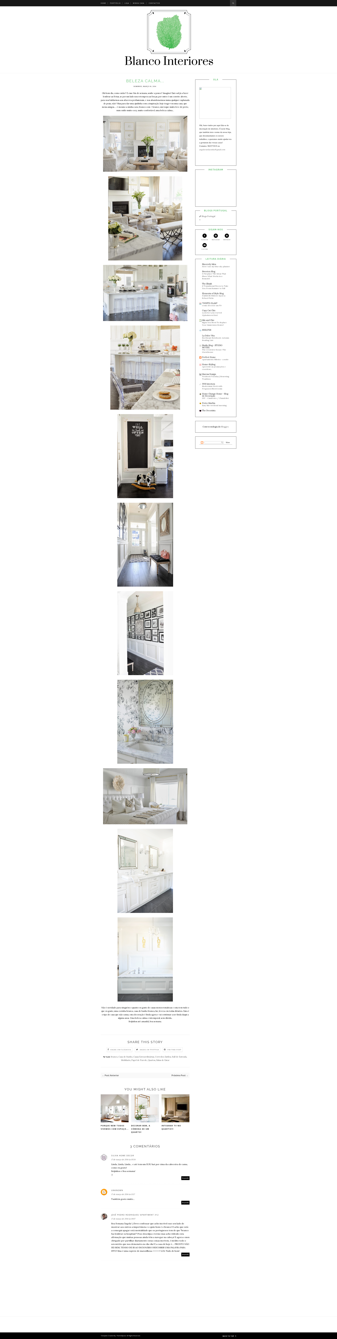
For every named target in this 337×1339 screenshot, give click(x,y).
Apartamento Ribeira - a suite (215, 359)
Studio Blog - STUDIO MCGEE (212, 346)
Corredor (159, 1057)
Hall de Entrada (179, 1057)
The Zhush (207, 283)
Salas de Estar (162, 1060)
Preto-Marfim (208, 403)
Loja (127, 3)
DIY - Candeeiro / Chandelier (215, 398)
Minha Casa (138, 3)
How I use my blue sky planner (216, 266)
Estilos (168, 1057)
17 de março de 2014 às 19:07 (123, 1219)
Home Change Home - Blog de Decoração (215, 395)
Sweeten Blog (208, 271)
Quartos (151, 1060)
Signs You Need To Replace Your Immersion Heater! (214, 323)
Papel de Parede (139, 1060)
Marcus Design (209, 374)
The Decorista (208, 410)
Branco (114, 1057)
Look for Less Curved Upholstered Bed (212, 314)
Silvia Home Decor (122, 1155)
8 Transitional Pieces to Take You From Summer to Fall (215, 287)
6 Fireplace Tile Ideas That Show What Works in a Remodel (214, 276)
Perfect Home (209, 357)
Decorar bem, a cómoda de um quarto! (140, 1128)
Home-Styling (208, 364)
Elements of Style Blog (213, 293)
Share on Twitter (149, 1050)
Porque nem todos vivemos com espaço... (115, 1127)
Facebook (204, 240)
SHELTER (206, 330)
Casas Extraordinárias (143, 1057)
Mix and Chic (208, 320)
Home (103, 3)
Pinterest (227, 240)
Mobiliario (125, 1060)
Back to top (229, 1336)
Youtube (204, 249)
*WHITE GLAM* (209, 303)
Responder (185, 1178)
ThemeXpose (121, 1336)
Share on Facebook (120, 1050)
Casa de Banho (125, 1057)
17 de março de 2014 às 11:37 (123, 1194)
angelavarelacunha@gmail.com (212, 149)
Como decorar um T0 (212, 305)
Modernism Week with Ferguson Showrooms (212, 387)
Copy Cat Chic (208, 310)
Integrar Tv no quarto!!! (171, 1127)
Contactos (154, 3)
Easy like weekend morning (214, 405)
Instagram (216, 240)
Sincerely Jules (209, 264)
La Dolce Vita (208, 335)
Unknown (117, 1190)
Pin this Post (174, 1050)
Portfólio (115, 3)
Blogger (224, 426)
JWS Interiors (208, 384)
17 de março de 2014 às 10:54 (123, 1159)
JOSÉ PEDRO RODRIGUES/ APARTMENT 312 (135, 1215)
